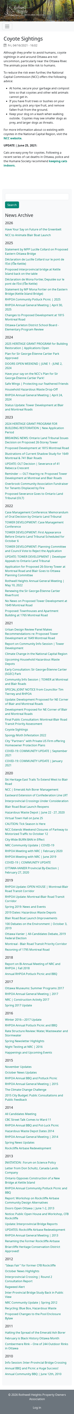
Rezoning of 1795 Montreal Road (27, 950)
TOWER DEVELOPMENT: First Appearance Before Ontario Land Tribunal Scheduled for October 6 (34, 536)
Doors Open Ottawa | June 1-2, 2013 (29, 1208)
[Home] (26, 11)
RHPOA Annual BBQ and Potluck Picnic (31, 1078)
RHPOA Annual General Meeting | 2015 (31, 1084)
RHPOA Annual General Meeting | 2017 (31, 994)
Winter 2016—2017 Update (23, 1020)
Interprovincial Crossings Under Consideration (36, 801)
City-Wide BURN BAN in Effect (25, 840)
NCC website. (13, 138)
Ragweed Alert (15, 1287)
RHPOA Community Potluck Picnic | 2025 (33, 299)
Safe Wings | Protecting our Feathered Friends (36, 384)
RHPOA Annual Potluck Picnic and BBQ (31, 1025)
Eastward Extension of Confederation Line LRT (36, 795)
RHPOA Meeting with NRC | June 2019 (30, 857)
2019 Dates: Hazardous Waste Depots (30, 912)
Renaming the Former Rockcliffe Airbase (32, 1241)
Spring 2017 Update (18, 1005)
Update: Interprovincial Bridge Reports (31, 1224)
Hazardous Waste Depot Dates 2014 (29, 1131)
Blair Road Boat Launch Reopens (27, 807)
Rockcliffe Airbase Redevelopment (28, 1148)
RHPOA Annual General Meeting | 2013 (31, 1235)
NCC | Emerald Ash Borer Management (31, 789)
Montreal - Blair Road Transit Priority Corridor (36, 944)
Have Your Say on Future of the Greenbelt (33, 229)
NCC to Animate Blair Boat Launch (28, 235)
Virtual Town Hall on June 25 (24, 818)
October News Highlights (22, 1271)
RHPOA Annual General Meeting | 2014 (31, 1137)
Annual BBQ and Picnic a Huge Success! (31, 1368)
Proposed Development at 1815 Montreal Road (37, 448)
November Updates (18, 1067)
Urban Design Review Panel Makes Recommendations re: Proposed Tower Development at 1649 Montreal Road (31, 634)
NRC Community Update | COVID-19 (29, 845)
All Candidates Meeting (20, 1114)
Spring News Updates (19, 1142)
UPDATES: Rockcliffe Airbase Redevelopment (35, 1230)
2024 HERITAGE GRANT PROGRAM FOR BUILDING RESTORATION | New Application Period (34, 428)
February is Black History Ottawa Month (32, 1338)
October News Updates (21, 1072)
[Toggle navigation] (7, 26)
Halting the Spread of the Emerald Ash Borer (35, 1333)
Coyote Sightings (16, 729)
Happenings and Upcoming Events (28, 1052)
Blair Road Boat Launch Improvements (31, 918)
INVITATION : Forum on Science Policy (30, 1162)
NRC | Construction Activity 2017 (27, 1000)
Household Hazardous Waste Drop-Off (31, 389)
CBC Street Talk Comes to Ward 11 (28, 1120)
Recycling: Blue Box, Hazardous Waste (30, 1308)
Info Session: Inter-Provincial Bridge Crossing (35, 1363)
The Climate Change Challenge (25, 1090)
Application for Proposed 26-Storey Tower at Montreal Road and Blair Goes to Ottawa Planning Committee (35, 571)
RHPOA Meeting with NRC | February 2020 (34, 851)
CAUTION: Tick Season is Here (25, 824)
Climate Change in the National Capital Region (36, 654)
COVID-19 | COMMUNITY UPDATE (28, 862)
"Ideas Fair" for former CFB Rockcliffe (30, 1265)
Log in (37, 1408)
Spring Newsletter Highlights (24, 1041)
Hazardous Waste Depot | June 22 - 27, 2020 (35, 812)
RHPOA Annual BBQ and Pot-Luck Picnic (32, 1125)
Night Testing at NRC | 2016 (24, 1047)
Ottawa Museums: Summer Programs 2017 (34, 988)
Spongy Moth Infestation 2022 (25, 735)
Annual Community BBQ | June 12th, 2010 (33, 1374)
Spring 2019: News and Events (25, 907)
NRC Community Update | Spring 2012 (31, 1303)
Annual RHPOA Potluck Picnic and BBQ (31, 974)
